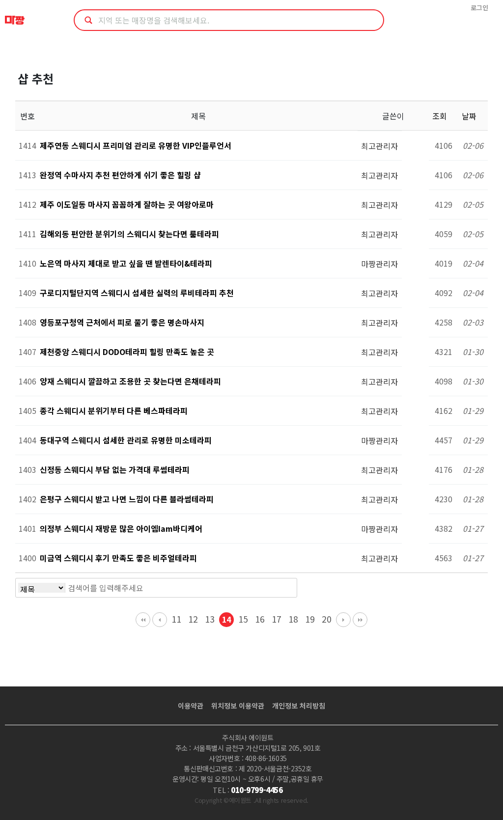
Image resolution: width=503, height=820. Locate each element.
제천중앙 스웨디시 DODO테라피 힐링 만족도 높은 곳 (127, 351)
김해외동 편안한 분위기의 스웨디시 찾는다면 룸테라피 (129, 234)
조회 (440, 116)
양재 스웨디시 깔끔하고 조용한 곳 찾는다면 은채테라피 (130, 381)
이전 (159, 619)
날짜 (470, 116)
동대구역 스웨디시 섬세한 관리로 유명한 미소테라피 (126, 440)
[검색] (287, 587)
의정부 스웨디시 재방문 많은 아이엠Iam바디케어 (121, 528)
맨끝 (360, 619)
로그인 (479, 7)
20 (327, 619)
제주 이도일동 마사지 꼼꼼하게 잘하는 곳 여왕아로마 (127, 204)
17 (276, 619)
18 (293, 619)
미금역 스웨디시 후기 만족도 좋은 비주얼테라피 (118, 558)
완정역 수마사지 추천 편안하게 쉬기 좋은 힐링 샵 (120, 175)
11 (176, 619)
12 (193, 619)
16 (260, 619)
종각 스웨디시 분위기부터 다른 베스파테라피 (114, 410)
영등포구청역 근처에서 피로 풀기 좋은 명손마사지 (122, 322)
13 (210, 619)
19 (310, 619)
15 (243, 619)
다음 (343, 619)
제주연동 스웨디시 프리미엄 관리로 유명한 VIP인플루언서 (135, 145)
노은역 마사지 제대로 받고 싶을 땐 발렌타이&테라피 (126, 263)
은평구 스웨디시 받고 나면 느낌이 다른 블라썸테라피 (127, 499)
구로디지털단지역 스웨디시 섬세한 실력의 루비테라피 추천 (137, 293)
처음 (143, 619)
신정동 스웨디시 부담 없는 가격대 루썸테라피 (115, 469)
